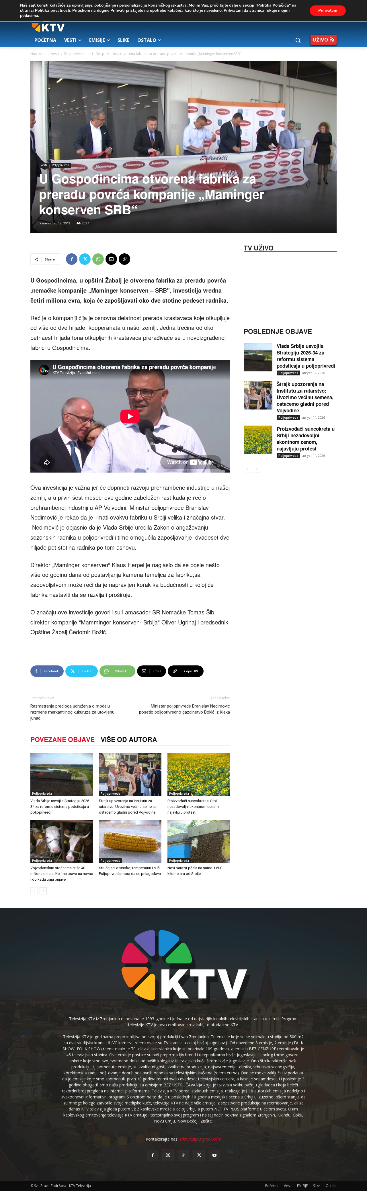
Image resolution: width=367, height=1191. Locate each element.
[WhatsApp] (98, 259)
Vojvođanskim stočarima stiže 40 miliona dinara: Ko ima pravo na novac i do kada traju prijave (61, 874)
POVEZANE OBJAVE (62, 739)
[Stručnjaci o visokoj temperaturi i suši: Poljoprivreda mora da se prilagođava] (130, 841)
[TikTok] (183, 1155)
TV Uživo (259, 247)
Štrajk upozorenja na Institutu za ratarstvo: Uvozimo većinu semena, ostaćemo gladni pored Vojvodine (128, 806)
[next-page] (43, 890)
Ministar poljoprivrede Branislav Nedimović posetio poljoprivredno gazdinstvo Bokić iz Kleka (184, 709)
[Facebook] (71, 259)
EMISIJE (302, 1185)
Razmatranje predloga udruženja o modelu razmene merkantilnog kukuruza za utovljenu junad (72, 712)
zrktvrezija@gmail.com (200, 1139)
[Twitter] (85, 259)
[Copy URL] (124, 259)
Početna (271, 1185)
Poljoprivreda (75, 53)
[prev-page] (34, 890)
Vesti (55, 53)
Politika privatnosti (52, 10)
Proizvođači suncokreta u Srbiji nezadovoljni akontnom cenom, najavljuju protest (193, 806)
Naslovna (38, 53)
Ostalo (331, 1185)
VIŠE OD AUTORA (129, 739)
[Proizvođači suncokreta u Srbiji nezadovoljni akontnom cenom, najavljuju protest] (198, 774)
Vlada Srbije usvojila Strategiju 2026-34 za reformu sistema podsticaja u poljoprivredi (60, 806)
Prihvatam (327, 10)
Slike (316, 1185)
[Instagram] (168, 1155)
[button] (298, 40)
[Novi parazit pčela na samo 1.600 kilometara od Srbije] (198, 841)
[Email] (111, 259)
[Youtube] (214, 1155)
